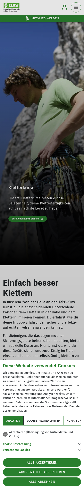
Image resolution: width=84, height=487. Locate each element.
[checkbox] (42, 434)
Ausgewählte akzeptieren (42, 472)
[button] (42, 443)
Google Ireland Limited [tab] (43, 420)
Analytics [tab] (13, 420)
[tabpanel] (42, 440)
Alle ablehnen (42, 481)
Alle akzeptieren (42, 462)
